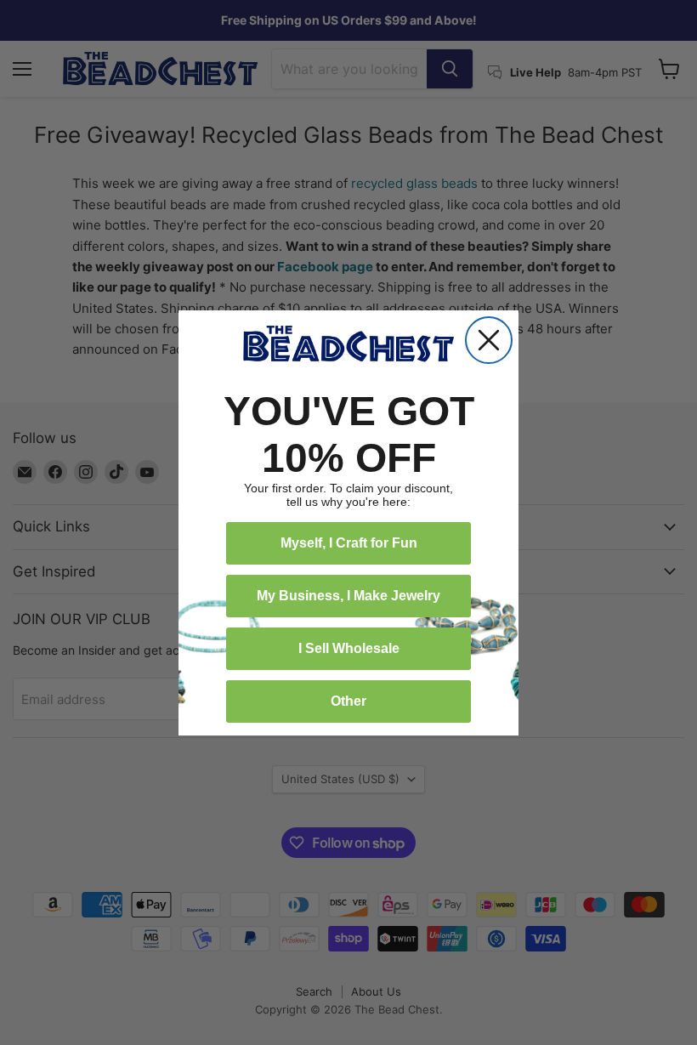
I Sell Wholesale (349, 648)
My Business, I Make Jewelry (348, 595)
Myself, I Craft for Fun (348, 543)
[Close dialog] (489, 340)
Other (348, 701)
